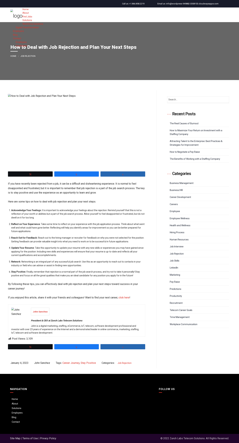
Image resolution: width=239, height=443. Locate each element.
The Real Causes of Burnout (184, 123)
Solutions (16, 408)
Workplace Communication (183, 324)
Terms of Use (30, 438)
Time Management (180, 317)
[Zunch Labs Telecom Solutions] (16, 14)
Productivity (176, 296)
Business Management (181, 183)
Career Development (180, 197)
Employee (175, 211)
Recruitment (176, 303)
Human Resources (179, 239)
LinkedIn (174, 267)
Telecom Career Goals (181, 310)
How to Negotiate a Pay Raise (185, 152)
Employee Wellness (180, 218)
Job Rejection (27, 56)
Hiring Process (177, 232)
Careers (174, 204)
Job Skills (174, 260)
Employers (17, 412)
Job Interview (177, 246)
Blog (14, 417)
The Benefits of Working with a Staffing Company (195, 159)
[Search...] (225, 99)
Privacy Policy (48, 438)
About (15, 403)
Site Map (15, 438)
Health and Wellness (180, 225)
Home (13, 56)
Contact (16, 422)
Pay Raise (175, 282)
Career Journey (71, 362)
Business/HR (176, 190)
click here (124, 297)
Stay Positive (88, 362)
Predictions (175, 289)
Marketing (175, 275)
